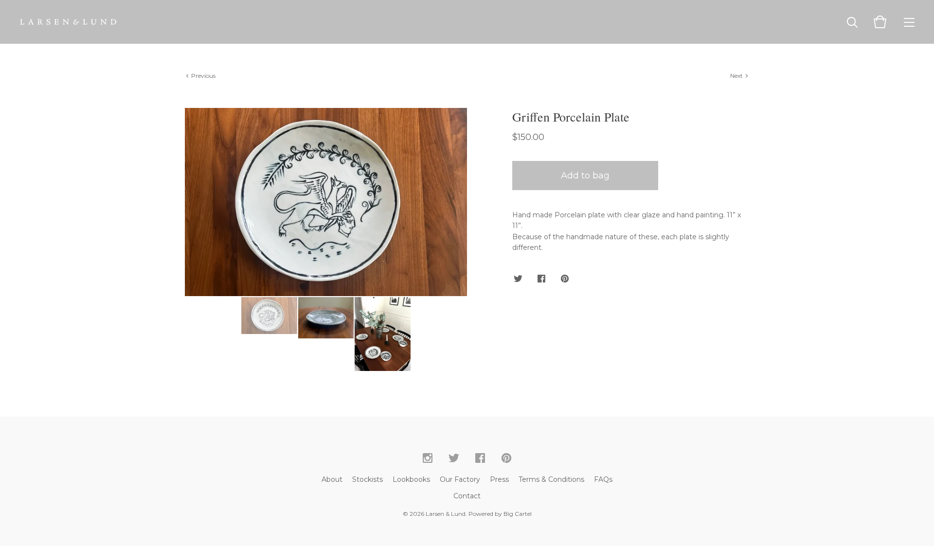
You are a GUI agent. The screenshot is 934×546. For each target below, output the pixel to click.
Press (499, 479)
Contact (467, 496)
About (332, 479)
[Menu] (909, 22)
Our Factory (460, 479)
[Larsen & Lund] (68, 22)
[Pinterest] (506, 458)
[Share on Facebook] (541, 279)
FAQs (603, 479)
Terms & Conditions (551, 479)
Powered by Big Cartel (500, 513)
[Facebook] (480, 458)
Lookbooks (411, 479)
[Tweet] (518, 279)
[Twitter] (454, 458)
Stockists (367, 479)
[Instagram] (427, 458)
